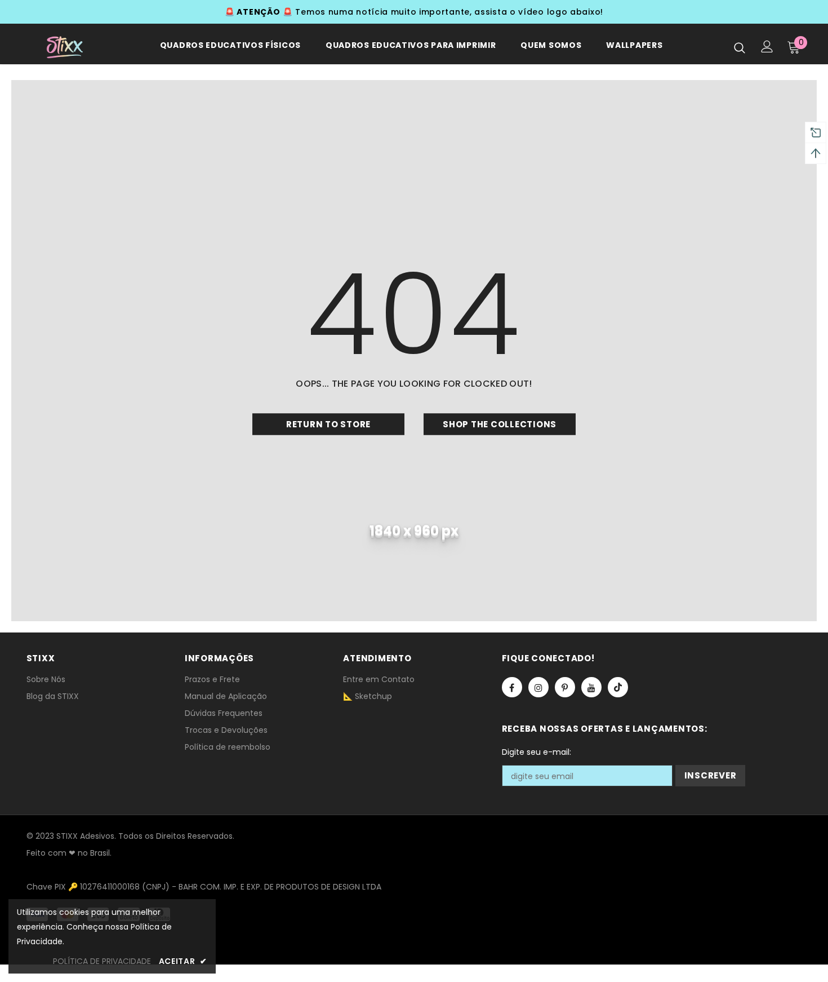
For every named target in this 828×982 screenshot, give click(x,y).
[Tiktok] (618, 687)
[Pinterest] (565, 687)
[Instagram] (538, 687)
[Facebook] (512, 687)
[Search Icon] (739, 47)
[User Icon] (767, 46)
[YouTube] (591, 687)
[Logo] (61, 47)
